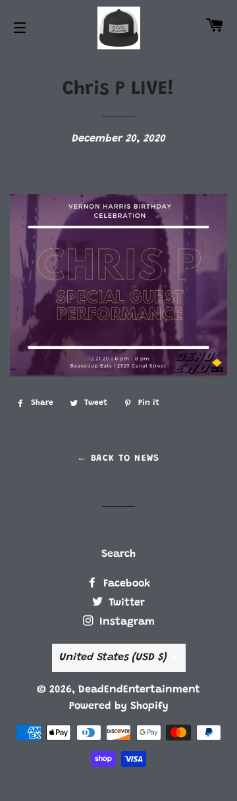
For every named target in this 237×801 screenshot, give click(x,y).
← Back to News (118, 458)
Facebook (125, 584)
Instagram (125, 622)
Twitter (125, 603)
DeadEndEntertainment (139, 690)
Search (118, 554)
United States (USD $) (113, 657)
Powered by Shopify (119, 706)
